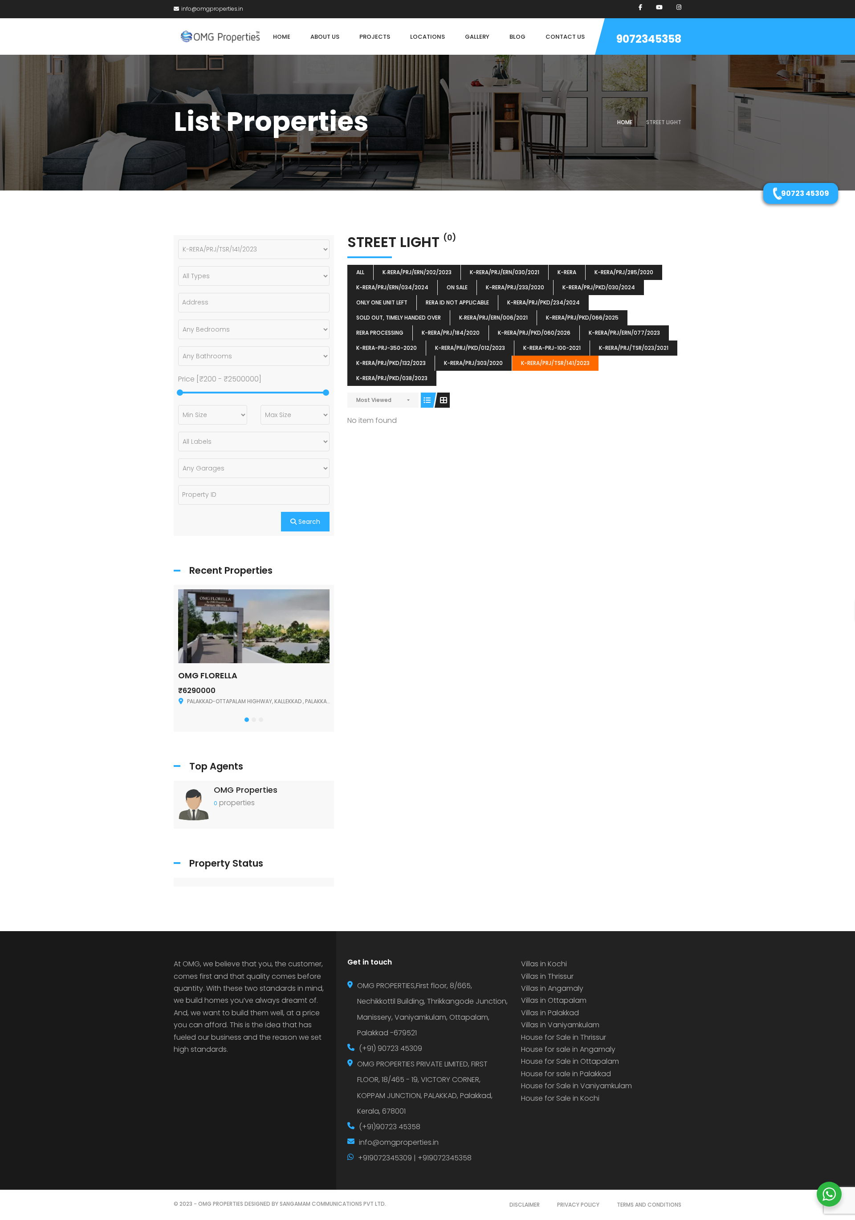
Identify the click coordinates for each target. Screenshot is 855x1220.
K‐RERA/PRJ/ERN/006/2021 (493, 317)
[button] (246, 719)
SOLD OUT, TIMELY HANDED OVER (398, 317)
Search (308, 521)
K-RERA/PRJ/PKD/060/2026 (534, 332)
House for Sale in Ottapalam (570, 1061)
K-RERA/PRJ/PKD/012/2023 (470, 348)
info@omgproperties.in (212, 8)
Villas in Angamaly (552, 988)
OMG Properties (245, 789)
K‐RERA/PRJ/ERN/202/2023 (417, 272)
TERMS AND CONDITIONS (649, 1204)
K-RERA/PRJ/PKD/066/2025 (582, 317)
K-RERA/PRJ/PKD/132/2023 (391, 363)
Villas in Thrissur (547, 976)
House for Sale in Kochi (560, 1098)
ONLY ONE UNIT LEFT (381, 302)
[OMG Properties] (193, 804)
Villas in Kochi (544, 964)
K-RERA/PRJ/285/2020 (623, 272)
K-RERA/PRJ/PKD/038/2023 (392, 378)
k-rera (567, 272)
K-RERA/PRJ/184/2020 (451, 332)
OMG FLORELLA (207, 675)
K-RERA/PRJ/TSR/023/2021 (633, 348)
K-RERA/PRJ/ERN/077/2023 (624, 332)
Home (624, 122)
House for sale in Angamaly (568, 1049)
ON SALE (457, 287)
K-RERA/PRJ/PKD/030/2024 (598, 287)
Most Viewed (373, 400)
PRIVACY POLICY (578, 1204)
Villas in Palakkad (550, 1013)
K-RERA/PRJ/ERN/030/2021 (504, 272)
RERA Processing (379, 332)
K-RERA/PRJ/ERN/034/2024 (392, 287)
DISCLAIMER (524, 1204)
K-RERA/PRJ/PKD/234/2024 (543, 302)
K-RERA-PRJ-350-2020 (386, 348)
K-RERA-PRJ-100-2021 (552, 348)
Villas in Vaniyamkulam (560, 1025)
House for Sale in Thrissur (563, 1037)
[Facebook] (640, 7)
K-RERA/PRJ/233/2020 (515, 287)
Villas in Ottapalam (553, 1000)
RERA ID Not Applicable (457, 302)
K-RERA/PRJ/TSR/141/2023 (555, 363)
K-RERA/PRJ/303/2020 (473, 363)
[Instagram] (678, 7)
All (360, 272)
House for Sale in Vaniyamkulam (576, 1086)
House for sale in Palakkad (566, 1074)
